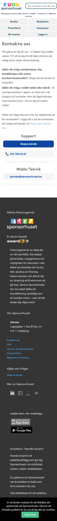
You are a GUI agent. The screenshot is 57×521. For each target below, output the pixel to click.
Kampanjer (43, 27)
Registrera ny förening (18, 357)
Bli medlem (14, 34)
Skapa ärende (28, 144)
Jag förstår (30, 514)
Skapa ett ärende (14, 375)
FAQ (9, 344)
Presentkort (14, 27)
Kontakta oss (13, 340)
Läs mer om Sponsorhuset (20, 348)
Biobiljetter (43, 21)
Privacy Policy (14, 353)
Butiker (14, 21)
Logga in (43, 34)
